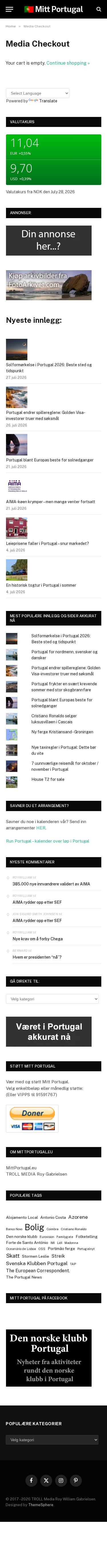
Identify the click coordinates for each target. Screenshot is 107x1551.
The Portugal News (24, 1277)
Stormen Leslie (35, 1256)
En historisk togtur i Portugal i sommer (41, 585)
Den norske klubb (21, 1236)
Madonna (71, 1243)
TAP (73, 1264)
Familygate (64, 1237)
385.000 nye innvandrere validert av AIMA (51, 884)
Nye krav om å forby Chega (38, 939)
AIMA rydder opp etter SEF (37, 902)
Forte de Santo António (27, 1242)
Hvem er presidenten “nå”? (37, 957)
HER (40, 827)
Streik (58, 1256)
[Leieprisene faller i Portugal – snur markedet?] (16, 529)
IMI (53, 1243)
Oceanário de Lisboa (21, 1249)
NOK (37, 192)
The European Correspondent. (38, 1270)
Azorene (78, 1217)
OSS (41, 1249)
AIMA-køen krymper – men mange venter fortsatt (50, 501)
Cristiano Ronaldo (73, 1229)
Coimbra (52, 1229)
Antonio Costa (53, 1217)
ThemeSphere (40, 1505)
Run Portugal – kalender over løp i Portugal (47, 841)
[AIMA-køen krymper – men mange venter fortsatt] (16, 487)
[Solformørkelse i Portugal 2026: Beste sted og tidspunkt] (16, 350)
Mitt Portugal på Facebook (39, 1298)
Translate (48, 101)
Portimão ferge (61, 1248)
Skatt (13, 1256)
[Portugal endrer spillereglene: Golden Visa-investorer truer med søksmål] (16, 398)
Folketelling (87, 1236)
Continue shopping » (68, 63)
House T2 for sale (47, 779)
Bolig (34, 1227)
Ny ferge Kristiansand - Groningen (62, 732)
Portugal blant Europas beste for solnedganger (50, 460)
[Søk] (98, 9)
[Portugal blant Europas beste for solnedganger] (16, 445)
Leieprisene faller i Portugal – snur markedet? (47, 543)
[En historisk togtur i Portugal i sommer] (16, 570)
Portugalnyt (86, 1249)
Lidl (59, 1243)
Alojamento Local (22, 1217)
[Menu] (9, 9)
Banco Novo (14, 1229)
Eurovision (47, 1237)
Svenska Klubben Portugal (37, 1263)
